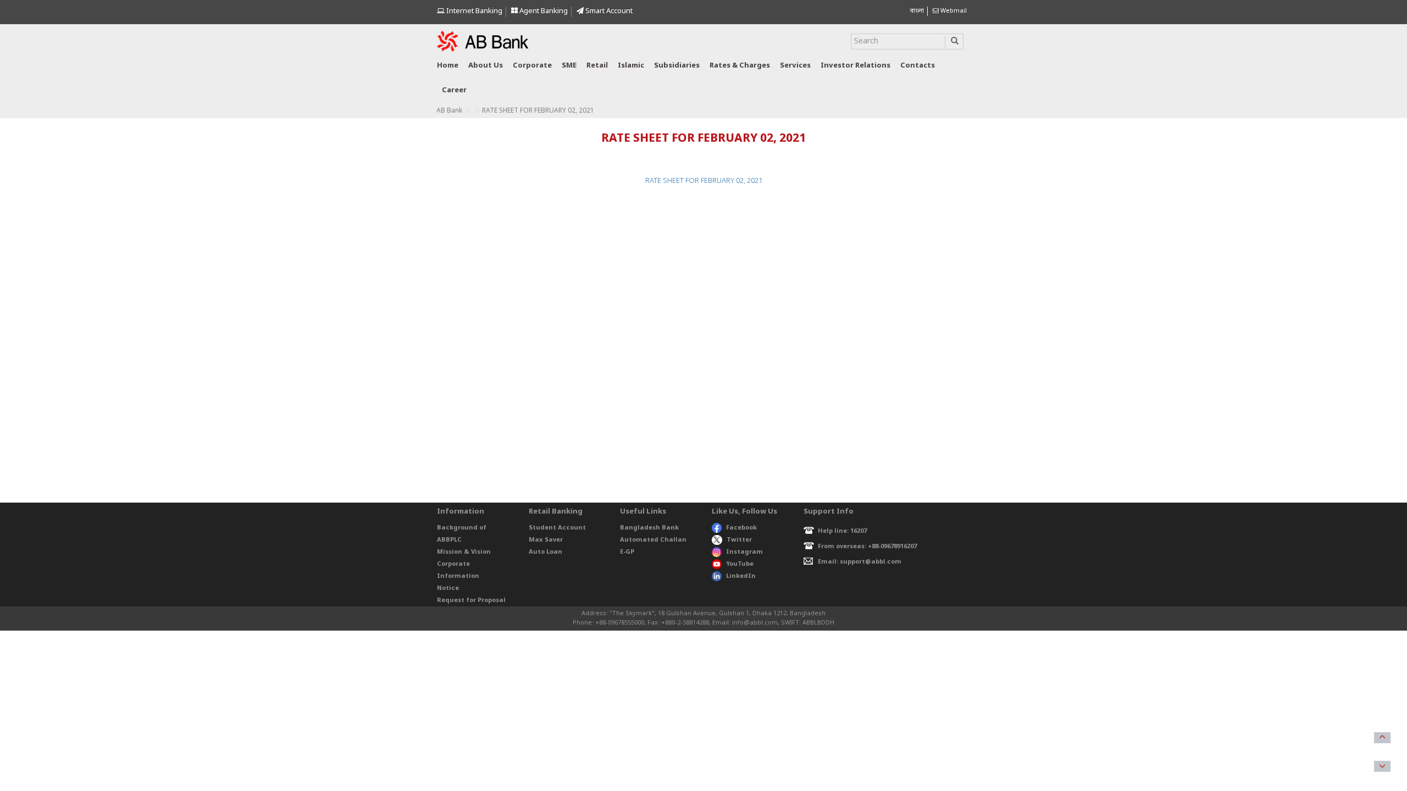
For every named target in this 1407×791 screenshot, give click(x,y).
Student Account (557, 528)
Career (454, 90)
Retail (597, 65)
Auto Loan (545, 552)
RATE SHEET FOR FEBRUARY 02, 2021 (703, 181)
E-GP (627, 552)
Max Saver (546, 540)
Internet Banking (473, 11)
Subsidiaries (677, 65)
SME (569, 65)
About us (485, 65)
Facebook (741, 528)
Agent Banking (543, 11)
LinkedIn (741, 576)
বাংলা (917, 11)
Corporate (532, 65)
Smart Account (608, 11)
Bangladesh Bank (649, 528)
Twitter (739, 540)
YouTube (740, 564)
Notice (448, 588)
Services (795, 65)
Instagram (744, 552)
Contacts (917, 65)
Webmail (953, 11)
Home (447, 65)
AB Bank (449, 111)
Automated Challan (653, 540)
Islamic (631, 65)
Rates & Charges (740, 65)
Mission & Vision (464, 552)
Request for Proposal (471, 600)
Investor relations (855, 65)
